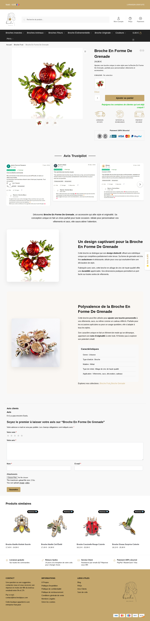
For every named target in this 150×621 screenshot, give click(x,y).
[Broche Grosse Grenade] (141, 50)
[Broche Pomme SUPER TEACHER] (143, 50)
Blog (79, 582)
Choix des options (128, 552)
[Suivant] (140, 184)
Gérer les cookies (48, 602)
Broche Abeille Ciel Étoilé (51, 544)
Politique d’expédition (50, 586)
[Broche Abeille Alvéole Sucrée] (22, 525)
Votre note (11, 432)
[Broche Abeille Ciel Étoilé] (57, 525)
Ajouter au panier (125, 98)
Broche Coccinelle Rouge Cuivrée (91, 544)
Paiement (140, 21)
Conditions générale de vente (53, 595)
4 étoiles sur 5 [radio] (18, 435)
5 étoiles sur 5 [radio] (22, 435)
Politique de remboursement (52, 592)
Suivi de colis (82, 592)
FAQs (130, 21)
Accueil (9, 45)
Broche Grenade (118, 383)
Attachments (12, 474)
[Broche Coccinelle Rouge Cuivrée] (93, 525)
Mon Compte (118, 21)
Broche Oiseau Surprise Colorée (125, 544)
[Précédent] (10, 184)
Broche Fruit (18, 45)
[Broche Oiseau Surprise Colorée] (128, 525)
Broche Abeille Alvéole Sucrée (18, 544)
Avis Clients (82, 589)
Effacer (96, 92)
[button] (138, 36)
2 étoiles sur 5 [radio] (11, 435)
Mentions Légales (48, 599)
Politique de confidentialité (51, 589)
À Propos (45, 582)
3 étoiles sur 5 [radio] (15, 435)
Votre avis (11, 440)
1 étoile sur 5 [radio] (8, 435)
